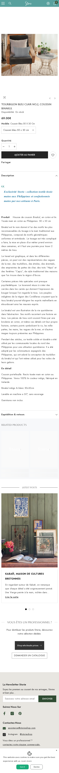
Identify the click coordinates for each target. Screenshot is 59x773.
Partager (6, 162)
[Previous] (49, 98)
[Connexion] (48, 3)
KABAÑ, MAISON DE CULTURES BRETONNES (24, 576)
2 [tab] (29, 609)
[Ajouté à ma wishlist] (52, 155)
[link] (15, 470)
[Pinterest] (20, 713)
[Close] (56, 750)
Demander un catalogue (29, 655)
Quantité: (6, 140)
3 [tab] (33, 609)
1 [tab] (26, 609)
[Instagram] (12, 713)
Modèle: (18, 123)
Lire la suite (11, 597)
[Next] (55, 98)
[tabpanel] (29, 548)
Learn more (26, 761)
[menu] (3, 3)
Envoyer (47, 698)
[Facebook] (4, 713)
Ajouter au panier (24, 154)
